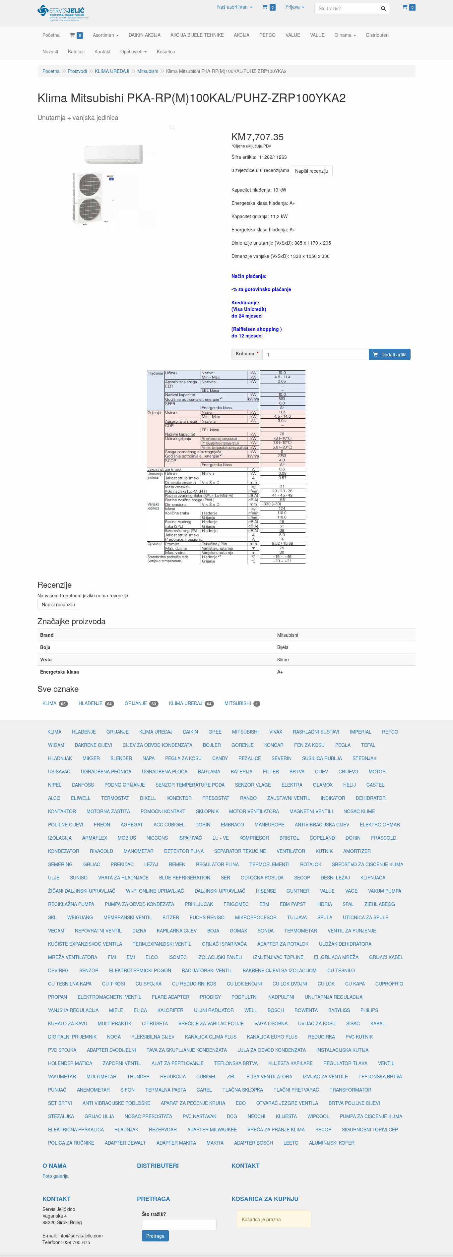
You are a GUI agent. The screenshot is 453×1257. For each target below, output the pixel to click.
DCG (232, 1116)
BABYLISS (339, 1010)
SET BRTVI (60, 1103)
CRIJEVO (348, 771)
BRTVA (297, 771)
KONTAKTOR (62, 811)
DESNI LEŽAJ (335, 877)
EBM (264, 904)
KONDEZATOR (63, 851)
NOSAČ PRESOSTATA (148, 1116)
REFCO (390, 731)
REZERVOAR (163, 1129)
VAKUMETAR (62, 1076)
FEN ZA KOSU (309, 745)
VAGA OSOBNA (271, 1023)
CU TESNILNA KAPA (70, 983)
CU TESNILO (341, 970)
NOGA (114, 1036)
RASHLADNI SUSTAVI (316, 731)
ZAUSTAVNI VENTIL (288, 798)
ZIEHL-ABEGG (379, 904)
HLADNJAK (60, 758)
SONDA (266, 930)
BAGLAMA (209, 771)
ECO (241, 1103)
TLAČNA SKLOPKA (243, 1089)
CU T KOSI (113, 983)
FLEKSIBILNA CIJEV (152, 1036)
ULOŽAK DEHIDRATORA (345, 943)
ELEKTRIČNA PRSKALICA (76, 1129)
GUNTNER (298, 890)
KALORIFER (170, 1010)
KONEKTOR (179, 798)
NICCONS (157, 837)
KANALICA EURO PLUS (272, 1036)
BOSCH (276, 1010)
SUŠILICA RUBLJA (322, 758)
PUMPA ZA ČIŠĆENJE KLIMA (371, 1116)
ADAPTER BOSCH (253, 1142)
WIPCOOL (318, 1116)
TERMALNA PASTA (165, 1089)
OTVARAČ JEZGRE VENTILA (287, 1103)
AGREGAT (132, 824)
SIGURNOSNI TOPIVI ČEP (370, 1129)
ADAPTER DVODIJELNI (111, 1050)
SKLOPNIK (207, 811)
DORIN (202, 824)
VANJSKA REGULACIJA (73, 1010)
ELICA (140, 1010)
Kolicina (245, 353)
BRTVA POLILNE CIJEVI (354, 1103)
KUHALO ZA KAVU (67, 1023)
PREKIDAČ (122, 864)
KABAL (377, 1023)
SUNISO (79, 877)
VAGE (351, 890)
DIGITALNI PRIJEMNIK (72, 1036)
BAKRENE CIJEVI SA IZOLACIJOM (280, 970)
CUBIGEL (206, 1076)
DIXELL (148, 798)
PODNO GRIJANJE (124, 784)
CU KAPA (355, 983)
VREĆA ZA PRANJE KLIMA (276, 1129)
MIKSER (91, 758)
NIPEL (54, 784)
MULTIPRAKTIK (114, 1023)
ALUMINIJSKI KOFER (332, 1142)
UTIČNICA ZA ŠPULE (365, 917)
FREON (102, 824)
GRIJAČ (91, 864)
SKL (52, 917)
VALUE (327, 890)
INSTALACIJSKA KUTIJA (342, 1050)
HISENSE (266, 890)
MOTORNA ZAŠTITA (108, 811)
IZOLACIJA (60, 837)
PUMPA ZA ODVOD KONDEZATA (139, 904)
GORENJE (242, 745)
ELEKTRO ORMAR (380, 824)
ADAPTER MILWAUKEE (212, 1129)
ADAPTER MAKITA (176, 1142)
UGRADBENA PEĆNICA (106, 771)
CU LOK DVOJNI (290, 983)
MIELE (116, 1010)
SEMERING (60, 864)
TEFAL (368, 745)
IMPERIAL (360, 731)
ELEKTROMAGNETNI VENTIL (109, 996)
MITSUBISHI (241, 703)
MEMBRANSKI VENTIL (127, 917)
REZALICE (249, 758)
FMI (112, 957)
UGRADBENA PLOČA (164, 771)
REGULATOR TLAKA (345, 1063)
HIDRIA (324, 904)
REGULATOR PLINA (217, 864)
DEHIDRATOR (371, 798)
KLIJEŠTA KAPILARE (290, 1063)
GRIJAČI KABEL (386, 957)
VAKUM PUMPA (384, 890)
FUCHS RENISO (207, 917)
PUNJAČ (57, 1089)
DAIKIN (190, 731)
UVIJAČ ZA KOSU (317, 1023)
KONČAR (274, 745)
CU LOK (326, 983)
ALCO (54, 798)
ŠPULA (324, 917)
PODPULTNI (244, 996)
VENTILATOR (291, 851)
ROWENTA (306, 1010)
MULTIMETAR (101, 1076)
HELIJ (349, 784)
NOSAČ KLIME (359, 811)
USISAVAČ (59, 771)
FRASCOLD (383, 837)
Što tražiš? (154, 1214)
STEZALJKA (61, 1116)
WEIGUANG (80, 917)
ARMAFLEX (94, 837)
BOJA (213, 930)
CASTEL (375, 784)
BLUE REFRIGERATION (184, 877)
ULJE (53, 877)
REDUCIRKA (321, 1036)
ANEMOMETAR (93, 1089)
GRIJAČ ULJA (99, 1116)
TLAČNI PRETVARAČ (296, 1089)
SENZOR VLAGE (253, 784)
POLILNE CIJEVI (65, 824)
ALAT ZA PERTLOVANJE (178, 1063)
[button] (234, 6)
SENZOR (88, 970)
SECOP (302, 877)
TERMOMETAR (300, 930)
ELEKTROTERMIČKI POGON (140, 970)
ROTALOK (310, 864)
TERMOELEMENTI (269, 864)
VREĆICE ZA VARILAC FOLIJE (211, 1023)
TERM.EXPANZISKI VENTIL (162, 943)
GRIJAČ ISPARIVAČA (224, 943)
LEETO (291, 1142)
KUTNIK (324, 851)
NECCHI (256, 1116)
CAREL (204, 1089)
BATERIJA (241, 771)
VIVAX (275, 731)
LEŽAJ (151, 864)
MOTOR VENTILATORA (254, 811)
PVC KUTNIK (359, 1036)
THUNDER (138, 1076)
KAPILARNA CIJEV (177, 930)
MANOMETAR (139, 851)
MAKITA (215, 1142)
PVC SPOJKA (62, 1050)
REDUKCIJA (173, 1076)
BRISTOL (289, 837)
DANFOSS (83, 784)
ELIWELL (81, 798)
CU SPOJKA (149, 983)
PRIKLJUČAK (199, 904)
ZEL (231, 1076)
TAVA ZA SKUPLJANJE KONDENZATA (187, 1050)
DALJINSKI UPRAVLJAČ (220, 890)
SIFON (127, 1089)
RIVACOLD (101, 851)
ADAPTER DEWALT (125, 1142)
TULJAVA (297, 917)
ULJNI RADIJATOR (214, 1010)
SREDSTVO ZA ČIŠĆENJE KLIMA (367, 864)
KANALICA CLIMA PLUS (210, 1036)
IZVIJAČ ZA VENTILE (325, 1076)
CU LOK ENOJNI (244, 983)
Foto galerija (55, 1175)
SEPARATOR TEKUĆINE (240, 851)
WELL (250, 1010)
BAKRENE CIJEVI (93, 745)
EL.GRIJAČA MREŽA (336, 957)
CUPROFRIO (389, 983)
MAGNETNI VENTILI (311, 811)
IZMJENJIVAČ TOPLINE (278, 957)
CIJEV (321, 771)
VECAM (56, 930)
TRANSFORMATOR (350, 1089)
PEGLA (343, 745)
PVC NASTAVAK (199, 1116)
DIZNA (139, 930)
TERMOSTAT (115, 798)
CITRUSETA (155, 1023)
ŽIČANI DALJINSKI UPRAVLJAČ (81, 890)
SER (225, 877)
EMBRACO (232, 824)
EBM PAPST (293, 904)
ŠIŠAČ (353, 1023)
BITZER (170, 917)
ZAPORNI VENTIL (122, 1063)
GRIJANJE (140, 703)
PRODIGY (210, 996)
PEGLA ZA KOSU (183, 758)
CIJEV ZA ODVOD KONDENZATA (157, 745)
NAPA (149, 758)
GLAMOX (323, 784)
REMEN (177, 864)
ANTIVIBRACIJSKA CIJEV (322, 824)
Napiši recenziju (311, 170)
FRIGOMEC (236, 904)
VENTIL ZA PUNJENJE (352, 930)
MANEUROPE (269, 824)
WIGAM (56, 745)
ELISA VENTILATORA (269, 1076)
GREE (215, 731)
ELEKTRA (292, 784)
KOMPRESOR (254, 837)
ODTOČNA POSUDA (262, 877)
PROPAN (57, 996)
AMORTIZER (357, 851)
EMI (131, 957)
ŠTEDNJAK (364, 758)
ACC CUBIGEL (169, 824)
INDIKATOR (333, 798)
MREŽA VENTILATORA (72, 957)
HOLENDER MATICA (70, 1063)
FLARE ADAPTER (170, 996)
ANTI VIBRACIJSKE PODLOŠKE (116, 1103)
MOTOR (377, 771)
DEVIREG (58, 970)
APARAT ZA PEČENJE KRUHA (193, 1103)
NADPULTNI (281, 996)
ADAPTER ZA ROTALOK (282, 943)
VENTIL (386, 1063)
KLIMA (54, 703)
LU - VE (221, 837)
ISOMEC (177, 957)
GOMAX (238, 930)
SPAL (348, 904)
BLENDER (121, 758)
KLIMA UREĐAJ (190, 703)
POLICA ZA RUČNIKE (71, 1142)
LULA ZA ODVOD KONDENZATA (271, 1050)
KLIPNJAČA (372, 877)
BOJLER (212, 745)
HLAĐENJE (95, 703)
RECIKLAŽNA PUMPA (71, 904)
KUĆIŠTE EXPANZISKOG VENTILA (85, 943)
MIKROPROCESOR (256, 917)
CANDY (220, 758)
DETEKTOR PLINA (184, 851)
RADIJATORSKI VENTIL (207, 970)
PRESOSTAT (215, 798)
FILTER (271, 771)
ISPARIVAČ (190, 837)
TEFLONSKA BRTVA (236, 1063)
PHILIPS (369, 1010)
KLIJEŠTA (286, 1116)
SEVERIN (281, 758)
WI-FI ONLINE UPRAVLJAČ (155, 890)
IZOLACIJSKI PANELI (219, 957)
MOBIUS (127, 837)
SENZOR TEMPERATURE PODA (190, 784)
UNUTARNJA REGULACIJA (333, 996)
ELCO (152, 957)
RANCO (248, 798)
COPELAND (322, 837)
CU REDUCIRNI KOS (194, 983)
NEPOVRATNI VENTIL (98, 930)
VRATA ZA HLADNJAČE (123, 877)
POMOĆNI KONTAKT (163, 811)
